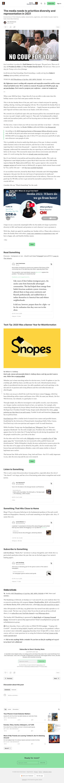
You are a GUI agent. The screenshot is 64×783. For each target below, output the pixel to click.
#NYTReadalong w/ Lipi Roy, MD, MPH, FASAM (26, 79)
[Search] (41, 3)
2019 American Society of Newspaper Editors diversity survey (37, 131)
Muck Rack (37, 617)
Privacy (36, 772)
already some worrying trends (38, 154)
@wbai (44, 626)
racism (12, 165)
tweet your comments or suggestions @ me (41, 233)
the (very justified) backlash (34, 168)
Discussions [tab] (15, 709)
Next (55, 678)
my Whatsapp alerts (42, 613)
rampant (6, 165)
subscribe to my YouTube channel (23, 613)
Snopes (47, 394)
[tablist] (10, 689)
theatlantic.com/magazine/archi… (21, 277)
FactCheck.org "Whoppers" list (35, 427)
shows (21, 136)
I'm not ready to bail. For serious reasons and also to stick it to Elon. (22, 740)
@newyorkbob (20, 376)
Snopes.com (55, 412)
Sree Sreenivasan (11, 21)
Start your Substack (28, 775)
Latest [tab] (9, 709)
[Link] (1, 252)
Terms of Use (40, 665)
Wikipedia (30, 438)
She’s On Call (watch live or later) (48, 604)
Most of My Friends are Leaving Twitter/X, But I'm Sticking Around (24, 737)
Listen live (26, 631)
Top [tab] (5, 709)
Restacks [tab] (14, 689)
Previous (9, 678)
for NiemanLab (50, 127)
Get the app (40, 775)
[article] (32, 717)
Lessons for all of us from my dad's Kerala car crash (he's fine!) (20, 716)
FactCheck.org (8, 418)
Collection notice (47, 772)
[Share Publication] (44, 3)
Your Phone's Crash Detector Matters (17, 714)
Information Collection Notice (31, 666)
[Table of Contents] (2, 391)
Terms (40, 772)
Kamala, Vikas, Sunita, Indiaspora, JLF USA (19, 725)
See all (7, 748)
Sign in (59, 3)
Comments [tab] (7, 689)
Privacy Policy (44, 666)
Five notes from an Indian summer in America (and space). (19, 727)
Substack (24, 779)
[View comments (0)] (10, 27)
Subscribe (51, 3)
